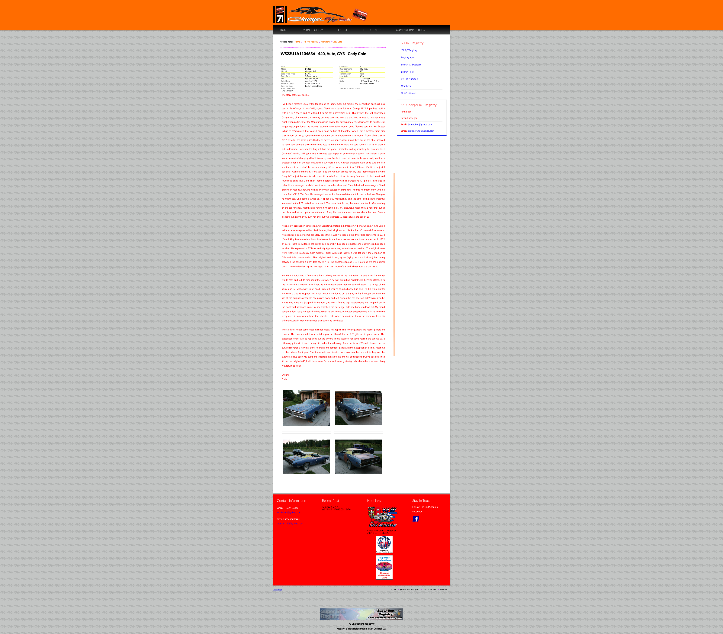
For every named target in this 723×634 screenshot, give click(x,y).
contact (444, 589)
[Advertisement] (361, 600)
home (284, 29)
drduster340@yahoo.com (421, 130)
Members (325, 41)
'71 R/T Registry (312, 29)
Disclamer (277, 589)
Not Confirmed (408, 93)
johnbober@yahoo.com (420, 124)
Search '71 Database (411, 64)
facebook (415, 519)
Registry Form (408, 57)
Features (343, 29)
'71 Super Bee (429, 589)
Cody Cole (337, 41)
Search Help (407, 71)
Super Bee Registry (409, 589)
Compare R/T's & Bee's (410, 29)
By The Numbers (409, 78)
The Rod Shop (372, 29)
